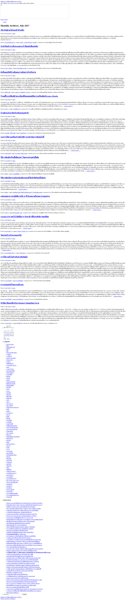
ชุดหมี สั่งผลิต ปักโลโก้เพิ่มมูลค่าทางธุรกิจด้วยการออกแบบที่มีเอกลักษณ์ (24, 519)
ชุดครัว (8, 380)
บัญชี (7, 409)
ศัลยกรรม (8, 434)
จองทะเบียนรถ (10, 372)
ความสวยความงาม (11, 365)
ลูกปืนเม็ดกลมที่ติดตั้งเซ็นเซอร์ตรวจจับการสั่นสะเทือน (19, 532)
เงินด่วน (8, 456)
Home (5, 22)
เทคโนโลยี (8, 153)
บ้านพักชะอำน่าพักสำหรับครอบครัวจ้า (15, 113)
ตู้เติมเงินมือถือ (10, 385)
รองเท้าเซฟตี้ (9, 424)
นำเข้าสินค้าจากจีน (21, 68)
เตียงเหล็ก (8, 458)
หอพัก (7, 447)
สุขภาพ (8, 445)
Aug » (8, 338)
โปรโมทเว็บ (9, 491)
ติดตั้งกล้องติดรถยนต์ (26, 192)
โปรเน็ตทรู (9, 487)
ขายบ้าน (17, 92)
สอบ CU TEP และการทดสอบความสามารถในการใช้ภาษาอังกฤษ (23, 583)
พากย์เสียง (9, 422)
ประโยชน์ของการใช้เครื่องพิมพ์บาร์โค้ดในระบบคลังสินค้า (21, 536)
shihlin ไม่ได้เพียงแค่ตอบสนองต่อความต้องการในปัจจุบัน (20, 526)
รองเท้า (21, 42)
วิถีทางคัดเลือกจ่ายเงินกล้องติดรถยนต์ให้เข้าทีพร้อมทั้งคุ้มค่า (23, 178)
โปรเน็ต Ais (9, 486)
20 (8, 334)
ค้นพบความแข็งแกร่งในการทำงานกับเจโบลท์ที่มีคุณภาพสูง (21, 550)
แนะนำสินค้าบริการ (10, 42)
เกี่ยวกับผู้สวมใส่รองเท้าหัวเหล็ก (12, 30)
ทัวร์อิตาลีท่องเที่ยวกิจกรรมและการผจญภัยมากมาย (20, 303)
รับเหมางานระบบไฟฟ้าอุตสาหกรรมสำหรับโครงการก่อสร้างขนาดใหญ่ (24, 503)
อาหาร (8, 449)
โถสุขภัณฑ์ (9, 484)
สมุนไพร (8, 440)
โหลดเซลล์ (9, 497)
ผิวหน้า (24, 231)
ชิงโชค (8, 378)
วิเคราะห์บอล (9, 433)
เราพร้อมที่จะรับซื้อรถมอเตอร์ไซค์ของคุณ (17, 574)
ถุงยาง (8, 391)
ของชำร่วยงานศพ (11, 358)
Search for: (6, 594)
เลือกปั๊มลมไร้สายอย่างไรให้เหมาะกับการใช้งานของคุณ (20, 521)
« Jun (5, 338)
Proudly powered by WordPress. (8, 598)
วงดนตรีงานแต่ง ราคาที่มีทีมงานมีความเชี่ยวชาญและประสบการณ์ (23, 558)
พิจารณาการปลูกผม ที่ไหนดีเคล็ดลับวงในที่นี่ (17, 587)
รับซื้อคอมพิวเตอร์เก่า (11, 425)
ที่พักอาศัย (7, 92)
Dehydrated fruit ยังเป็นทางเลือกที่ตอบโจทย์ (17, 530)
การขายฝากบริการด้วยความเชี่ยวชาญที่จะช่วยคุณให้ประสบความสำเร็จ (24, 548)
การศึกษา (8, 354)
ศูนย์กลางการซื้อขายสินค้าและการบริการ (11, 1)
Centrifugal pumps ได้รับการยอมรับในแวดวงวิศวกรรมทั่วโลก (21, 514)
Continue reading (68, 106)
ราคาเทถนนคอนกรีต (11, 429)
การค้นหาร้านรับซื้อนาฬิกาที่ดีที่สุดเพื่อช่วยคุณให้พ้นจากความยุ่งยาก (23, 590)
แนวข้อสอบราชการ (11, 473)
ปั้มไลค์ (8, 418)
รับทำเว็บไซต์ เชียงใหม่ (12, 427)
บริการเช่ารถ (9, 403)
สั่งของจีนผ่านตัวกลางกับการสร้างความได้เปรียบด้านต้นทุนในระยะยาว (24, 505)
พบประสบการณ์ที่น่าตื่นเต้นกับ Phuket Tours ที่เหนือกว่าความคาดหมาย (24, 545)
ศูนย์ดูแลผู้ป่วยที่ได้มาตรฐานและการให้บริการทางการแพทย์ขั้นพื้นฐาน (24, 543)
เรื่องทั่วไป (9, 466)
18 (5, 334)
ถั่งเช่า (8, 389)
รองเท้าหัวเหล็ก (28, 42)
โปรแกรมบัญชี (10, 489)
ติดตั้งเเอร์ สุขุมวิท (10, 383)
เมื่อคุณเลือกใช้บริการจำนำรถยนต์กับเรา (16, 525)
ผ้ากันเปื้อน (9, 420)
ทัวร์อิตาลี (19, 323)
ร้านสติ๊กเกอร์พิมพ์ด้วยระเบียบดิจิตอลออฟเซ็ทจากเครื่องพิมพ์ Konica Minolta (29, 96)
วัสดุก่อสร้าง (23, 253)
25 (5, 335)
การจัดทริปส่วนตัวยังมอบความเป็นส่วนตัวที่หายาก (19, 512)
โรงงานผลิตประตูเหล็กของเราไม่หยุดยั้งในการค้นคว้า (20, 528)
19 (7, 334)
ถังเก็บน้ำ (8, 387)
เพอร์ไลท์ (8, 464)
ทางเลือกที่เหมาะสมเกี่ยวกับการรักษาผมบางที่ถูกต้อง (19, 570)
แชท (21, 212)
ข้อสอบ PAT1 (9, 360)
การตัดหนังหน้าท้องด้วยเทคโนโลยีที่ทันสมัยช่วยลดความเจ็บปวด (22, 561)
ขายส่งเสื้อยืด (16, 174)
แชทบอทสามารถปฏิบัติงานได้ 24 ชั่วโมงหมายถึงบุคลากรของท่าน (25, 196)
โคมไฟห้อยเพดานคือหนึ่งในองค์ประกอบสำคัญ (18, 523)
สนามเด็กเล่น (19, 299)
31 (4, 337)
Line (7, 345)
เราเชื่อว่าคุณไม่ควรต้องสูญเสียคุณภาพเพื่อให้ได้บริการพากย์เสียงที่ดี (23, 569)
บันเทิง (8, 411)
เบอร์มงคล (9, 462)
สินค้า (10, 68)
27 (8, 335)
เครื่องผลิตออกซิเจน (11, 455)
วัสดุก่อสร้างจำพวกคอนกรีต (11, 235)
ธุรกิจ (7, 400)
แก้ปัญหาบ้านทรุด (10, 471)
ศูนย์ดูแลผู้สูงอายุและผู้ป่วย (13, 436)
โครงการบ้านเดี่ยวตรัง (12, 482)
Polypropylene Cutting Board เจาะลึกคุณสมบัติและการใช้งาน (21, 516)
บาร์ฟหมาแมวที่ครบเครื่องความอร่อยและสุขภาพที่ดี (19, 554)
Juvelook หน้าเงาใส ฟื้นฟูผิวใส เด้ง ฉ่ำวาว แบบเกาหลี (19, 517)
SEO (7, 349)
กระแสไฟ (17, 153)
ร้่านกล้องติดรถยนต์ (37, 192)
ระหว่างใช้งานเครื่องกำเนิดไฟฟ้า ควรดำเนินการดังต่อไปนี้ (22, 137)
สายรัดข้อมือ (19, 280)
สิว (27, 231)
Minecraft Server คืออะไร (12, 592)
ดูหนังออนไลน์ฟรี (10, 381)
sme (7, 351)
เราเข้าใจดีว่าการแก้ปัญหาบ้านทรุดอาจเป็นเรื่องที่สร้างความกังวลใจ (23, 539)
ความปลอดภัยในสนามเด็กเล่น (12, 285)
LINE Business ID (10, 347)
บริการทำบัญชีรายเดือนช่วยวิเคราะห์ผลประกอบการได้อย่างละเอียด (23, 508)
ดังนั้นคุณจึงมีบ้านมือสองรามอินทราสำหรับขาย (18, 72)
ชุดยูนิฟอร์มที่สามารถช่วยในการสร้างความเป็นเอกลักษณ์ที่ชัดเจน (23, 541)
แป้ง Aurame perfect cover (12, 480)
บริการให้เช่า (9, 405)
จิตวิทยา (8, 376)
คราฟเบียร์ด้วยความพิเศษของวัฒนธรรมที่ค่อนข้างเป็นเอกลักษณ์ (22, 565)
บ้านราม (28, 92)
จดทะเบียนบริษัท (10, 371)
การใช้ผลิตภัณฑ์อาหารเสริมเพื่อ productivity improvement (20, 576)
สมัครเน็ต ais (9, 438)
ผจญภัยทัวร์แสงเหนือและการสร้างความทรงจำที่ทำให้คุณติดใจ (22, 559)
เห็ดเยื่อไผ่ (8, 469)
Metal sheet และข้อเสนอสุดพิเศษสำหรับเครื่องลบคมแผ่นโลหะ (21, 581)
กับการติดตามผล (16, 534)
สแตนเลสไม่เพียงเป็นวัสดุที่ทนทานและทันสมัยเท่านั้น (19, 556)
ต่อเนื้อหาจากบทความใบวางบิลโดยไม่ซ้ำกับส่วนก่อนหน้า (20, 506)
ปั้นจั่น (7, 416)
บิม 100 (8, 414)
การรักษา (19, 231)
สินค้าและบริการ (10, 444)
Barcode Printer (10, 344)
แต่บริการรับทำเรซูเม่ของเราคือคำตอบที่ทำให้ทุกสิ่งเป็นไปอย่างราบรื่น (24, 579)
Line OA (8, 348)
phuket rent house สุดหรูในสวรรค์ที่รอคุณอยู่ (17, 578)
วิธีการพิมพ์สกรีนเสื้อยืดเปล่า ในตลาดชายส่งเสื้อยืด (20, 157)
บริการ (7, 68)
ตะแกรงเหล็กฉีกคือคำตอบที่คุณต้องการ (16, 547)
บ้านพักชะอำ (23, 133)
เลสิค (7, 467)
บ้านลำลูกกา (9, 413)
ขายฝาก (8, 361)
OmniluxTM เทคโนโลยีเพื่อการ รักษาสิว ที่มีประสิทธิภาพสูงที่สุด (25, 217)
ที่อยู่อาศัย (8, 398)
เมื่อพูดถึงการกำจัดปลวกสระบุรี (14, 572)
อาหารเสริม (9, 451)
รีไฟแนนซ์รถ (9, 431)
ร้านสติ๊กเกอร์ (16, 109)
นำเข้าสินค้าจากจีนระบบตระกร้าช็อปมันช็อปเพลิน (19, 46)
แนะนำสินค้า (8, 280)
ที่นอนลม (8, 394)
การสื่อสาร (9, 356)
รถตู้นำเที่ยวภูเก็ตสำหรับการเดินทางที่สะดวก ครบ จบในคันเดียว (22, 510)
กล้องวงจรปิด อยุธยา (11, 352)
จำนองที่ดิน (9, 374)
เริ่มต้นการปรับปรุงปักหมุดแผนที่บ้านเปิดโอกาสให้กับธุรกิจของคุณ (23, 567)
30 (13, 335)
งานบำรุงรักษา (10, 369)
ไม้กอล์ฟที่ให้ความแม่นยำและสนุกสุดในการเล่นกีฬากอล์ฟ (21, 585)
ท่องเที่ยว (7, 133)
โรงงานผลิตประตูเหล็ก (12, 493)
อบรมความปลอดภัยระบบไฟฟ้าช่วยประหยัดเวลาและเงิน (20, 563)
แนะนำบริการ (8, 231)
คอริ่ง (7, 367)
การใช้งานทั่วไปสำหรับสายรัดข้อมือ (14, 257)
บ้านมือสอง (22, 92)
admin (13, 33)
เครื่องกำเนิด (24, 153)
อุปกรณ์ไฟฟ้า (9, 453)
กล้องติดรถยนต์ (16, 192)
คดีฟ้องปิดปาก (10, 363)
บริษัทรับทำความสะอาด (12, 407)
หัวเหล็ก (35, 42)
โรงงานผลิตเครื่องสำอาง (12, 495)
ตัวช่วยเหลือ (16, 212)
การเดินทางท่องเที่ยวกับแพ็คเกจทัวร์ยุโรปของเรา (18, 537)
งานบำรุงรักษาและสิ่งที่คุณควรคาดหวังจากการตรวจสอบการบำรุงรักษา (24, 589)
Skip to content (4, 19)
